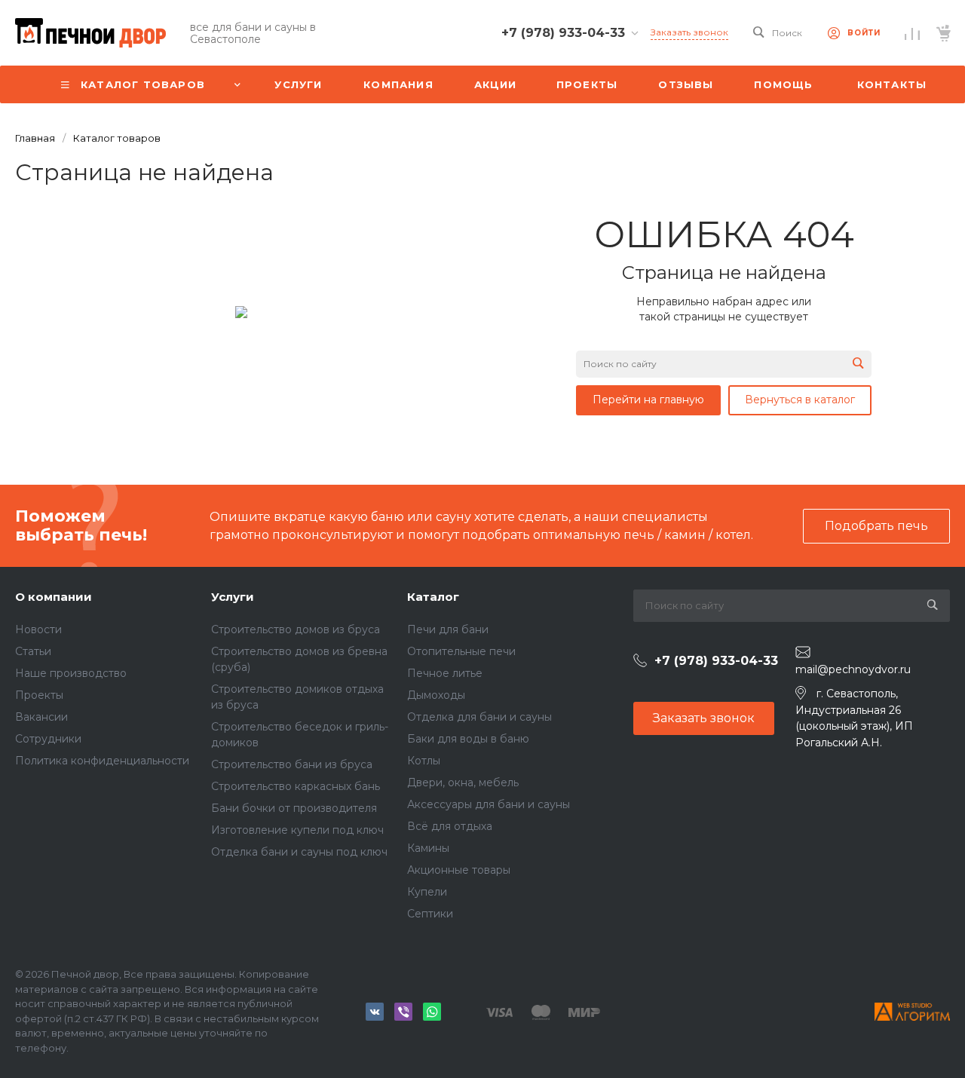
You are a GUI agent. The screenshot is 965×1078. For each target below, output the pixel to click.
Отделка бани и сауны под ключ (299, 852)
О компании (53, 597)
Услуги (232, 597)
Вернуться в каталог (800, 399)
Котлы (423, 760)
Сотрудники (48, 739)
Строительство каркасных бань (295, 786)
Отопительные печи (461, 651)
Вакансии (41, 717)
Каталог (433, 597)
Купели (427, 892)
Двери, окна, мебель (463, 782)
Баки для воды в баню (468, 739)
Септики (430, 913)
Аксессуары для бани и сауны (488, 804)
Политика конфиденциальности (102, 760)
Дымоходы (436, 695)
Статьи (33, 651)
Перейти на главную (648, 399)
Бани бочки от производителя (294, 808)
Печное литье (444, 673)
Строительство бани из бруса (291, 764)
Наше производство (71, 673)
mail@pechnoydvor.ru (853, 669)
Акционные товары (458, 870)
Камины (428, 848)
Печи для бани (448, 629)
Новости (38, 629)
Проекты (39, 695)
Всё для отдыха (449, 826)
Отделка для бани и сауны (479, 717)
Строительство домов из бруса (295, 629)
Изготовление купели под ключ (297, 830)
